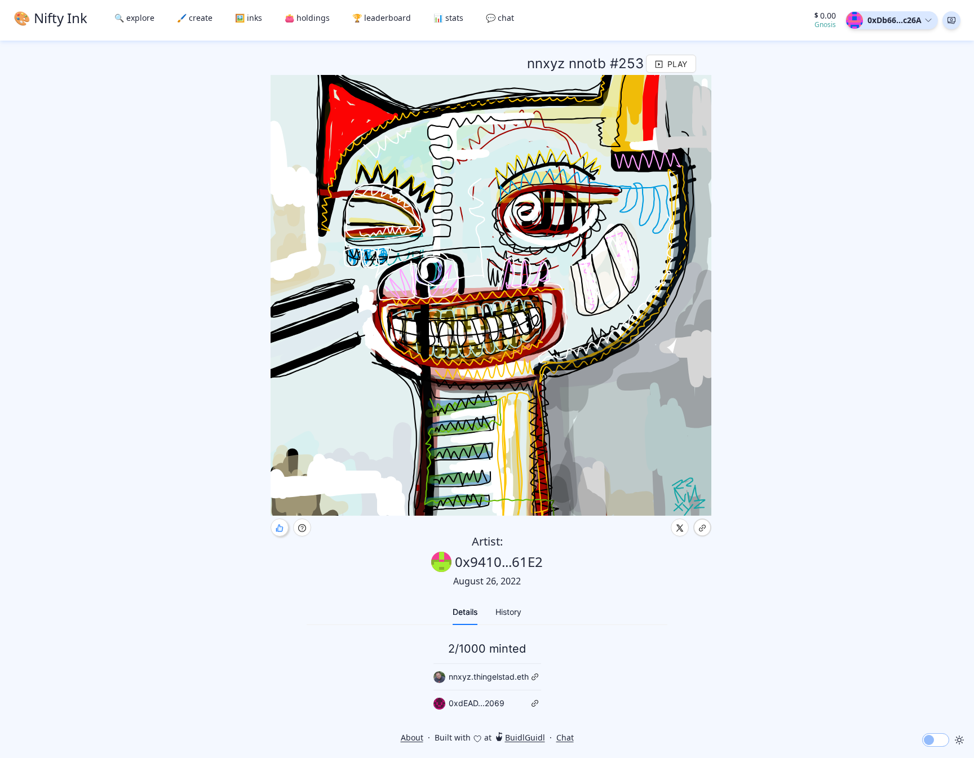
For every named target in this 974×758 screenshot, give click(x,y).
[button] (951, 20)
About (412, 737)
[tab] (465, 612)
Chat (565, 737)
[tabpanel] (487, 675)
